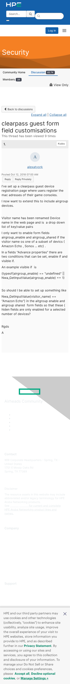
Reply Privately (23, 179)
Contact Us (11, 545)
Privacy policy (13, 557)
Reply (8, 179)
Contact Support (15, 595)
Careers (9, 539)
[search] (30, 14)
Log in (52, 30)
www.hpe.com (19, 505)
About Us (10, 534)
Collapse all (57, 115)
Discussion (42, 72)
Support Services (15, 589)
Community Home (14, 72)
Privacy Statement (37, 646)
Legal (7, 568)
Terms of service (14, 562)
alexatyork (35, 167)
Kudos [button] (61, 143)
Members (11, 79)
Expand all (38, 115)
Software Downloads (17, 606)
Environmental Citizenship (20, 551)
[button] (64, 613)
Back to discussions (20, 109)
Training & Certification (18, 600)
